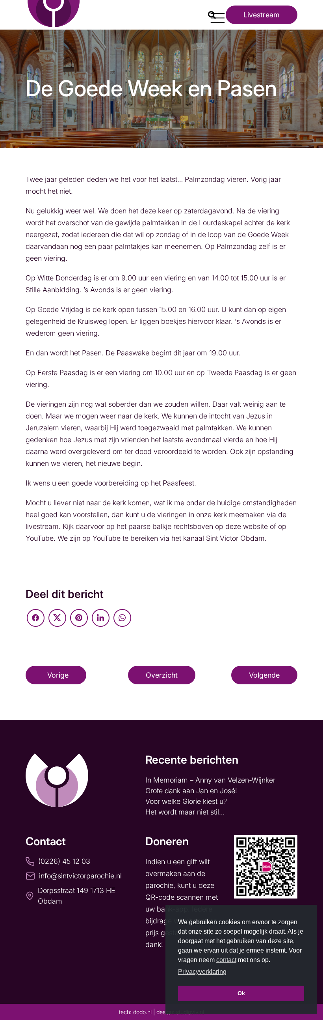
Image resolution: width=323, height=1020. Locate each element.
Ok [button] (241, 993)
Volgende (264, 675)
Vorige (58, 675)
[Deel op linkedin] (101, 618)
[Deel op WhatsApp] (122, 618)
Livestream (261, 15)
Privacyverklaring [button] (202, 971)
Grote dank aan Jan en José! (192, 790)
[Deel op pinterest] (79, 618)
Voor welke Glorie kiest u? (186, 801)
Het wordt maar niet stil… (185, 812)
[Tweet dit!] (57, 618)
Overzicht (162, 675)
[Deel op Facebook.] (36, 618)
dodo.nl (142, 1012)
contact (226, 959)
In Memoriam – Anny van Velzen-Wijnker (211, 780)
